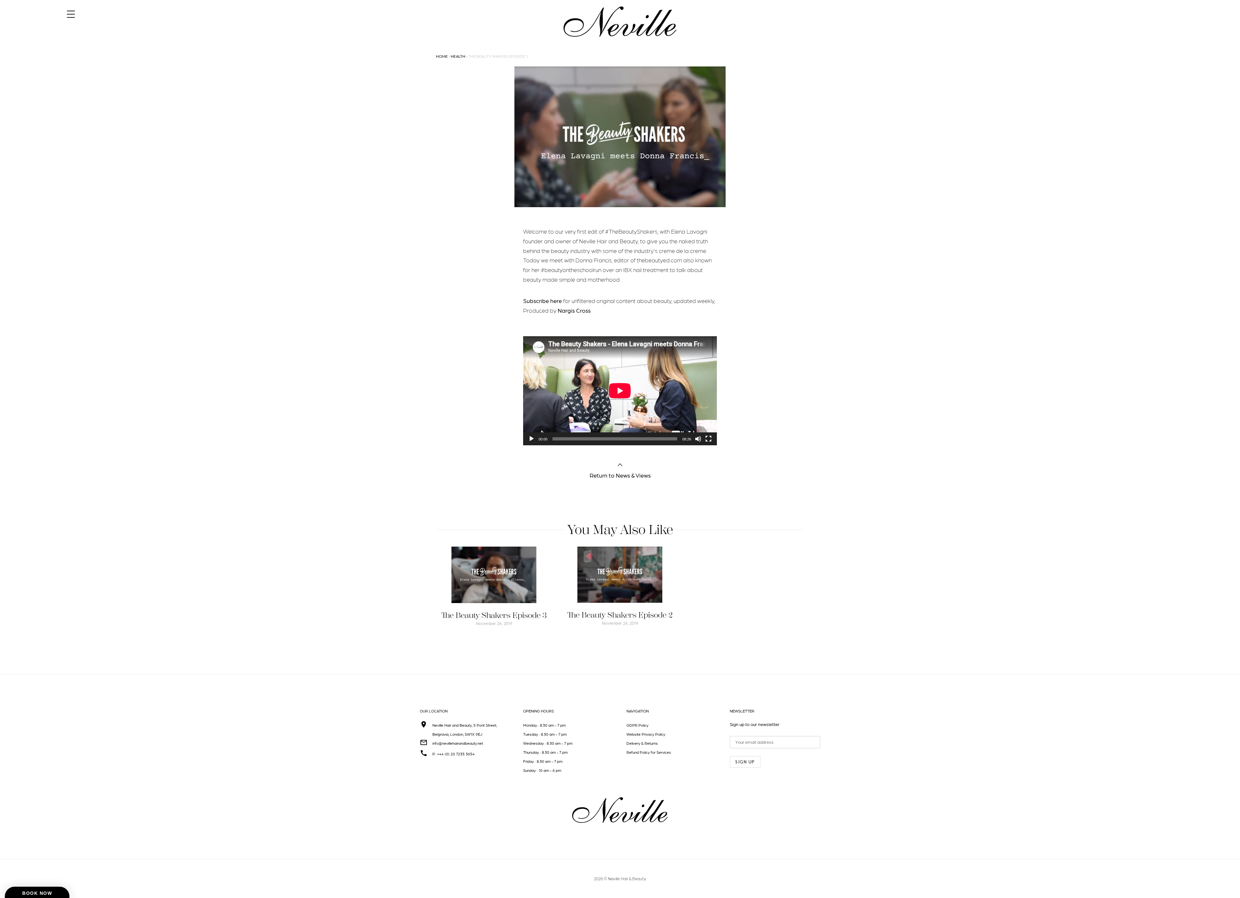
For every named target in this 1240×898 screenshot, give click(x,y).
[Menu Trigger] (71, 14)
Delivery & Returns (642, 743)
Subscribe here (543, 300)
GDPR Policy (637, 725)
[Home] (620, 42)
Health (458, 56)
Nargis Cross (574, 310)
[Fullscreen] (708, 439)
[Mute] (698, 439)
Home (442, 56)
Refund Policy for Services (648, 752)
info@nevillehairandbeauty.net (457, 743)
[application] (620, 390)
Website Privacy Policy (645, 734)
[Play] (531, 439)
